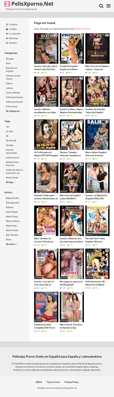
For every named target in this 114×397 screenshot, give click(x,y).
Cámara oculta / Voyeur (13, 77)
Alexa (8, 239)
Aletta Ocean (12, 177)
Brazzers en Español (11, 69)
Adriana (9, 207)
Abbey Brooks (12, 198)
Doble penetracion (14, 102)
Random (12, 43)
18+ (8, 127)
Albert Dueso (12, 216)
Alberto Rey (11, 226)
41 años (9, 131)
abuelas (9, 145)
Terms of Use (53, 382)
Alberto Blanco (13, 221)
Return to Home (82, 29)
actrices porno (12, 157)
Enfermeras (11, 106)
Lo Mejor (12, 29)
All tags (10, 182)
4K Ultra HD (11, 140)
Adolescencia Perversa (12, 163)
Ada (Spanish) (12, 203)
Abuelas (10, 59)
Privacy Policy (71, 382)
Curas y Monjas (13, 92)
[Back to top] (104, 388)
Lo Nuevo (13, 24)
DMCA (39, 382)
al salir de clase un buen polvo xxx (14, 171)
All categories (13, 111)
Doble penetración (14, 97)
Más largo (13, 38)
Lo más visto (14, 34)
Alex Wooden (12, 235)
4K (7, 136)
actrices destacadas (11, 151)
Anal (8, 63)
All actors (11, 244)
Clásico (9, 83)
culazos (9, 88)
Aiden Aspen (12, 212)
